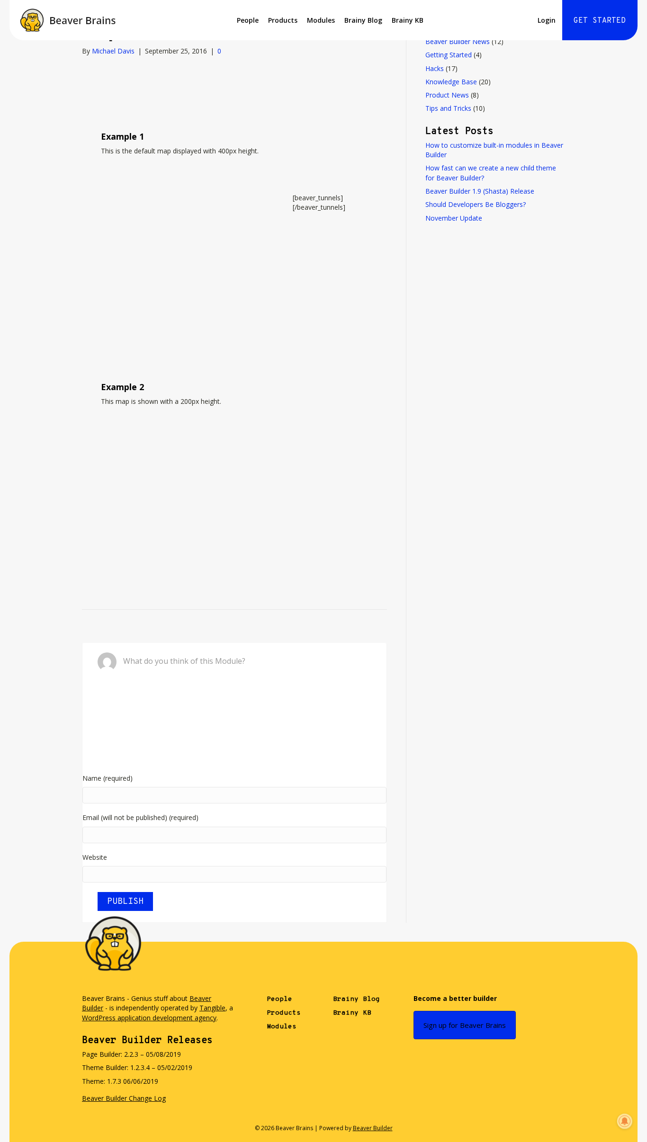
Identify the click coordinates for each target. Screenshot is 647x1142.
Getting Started (448, 54)
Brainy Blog (363, 20)
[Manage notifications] (624, 1121)
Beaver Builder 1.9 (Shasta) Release (479, 191)
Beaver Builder (373, 1128)
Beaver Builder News (457, 41)
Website (94, 857)
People (248, 20)
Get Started (600, 21)
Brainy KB (407, 20)
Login (547, 20)
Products (282, 20)
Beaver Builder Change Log (124, 1098)
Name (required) (107, 778)
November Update (453, 218)
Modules (321, 20)
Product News (447, 94)
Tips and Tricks (448, 108)
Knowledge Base (451, 81)
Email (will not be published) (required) (140, 817)
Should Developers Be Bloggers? (475, 204)
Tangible (212, 1007)
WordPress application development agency (149, 1017)
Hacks (434, 68)
